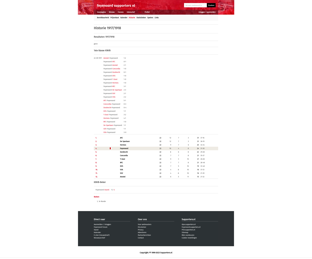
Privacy (140, 230)
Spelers (150, 18)
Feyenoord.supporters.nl (191, 227)
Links (157, 18)
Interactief (131, 12)
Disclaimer (142, 227)
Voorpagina (101, 12)
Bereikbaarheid (103, 18)
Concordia (116, 69)
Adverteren (142, 232)
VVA (113, 97)
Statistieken (141, 18)
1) (114, 190)
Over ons (142, 219)
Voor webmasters (144, 224)
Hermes (115, 83)
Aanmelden (98, 224)
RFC (113, 86)
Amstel (106, 58)
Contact (141, 238)
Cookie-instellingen (189, 238)
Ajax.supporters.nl (189, 224)
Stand (96, 230)
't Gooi (114, 79)
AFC (113, 62)
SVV (113, 93)
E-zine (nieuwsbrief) (102, 235)
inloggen (202, 12)
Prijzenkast (114, 18)
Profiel (147, 12)
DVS (113, 76)
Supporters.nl (188, 219)
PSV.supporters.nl (188, 230)
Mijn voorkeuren (188, 235)
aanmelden (211, 12)
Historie (132, 18)
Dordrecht (116, 72)
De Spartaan (117, 90)
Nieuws (112, 12)
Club (139, 12)
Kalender (123, 18)
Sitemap (185, 232)
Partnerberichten (144, 235)
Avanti (106, 190)
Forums (121, 12)
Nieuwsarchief (99, 238)
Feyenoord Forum (100, 227)
